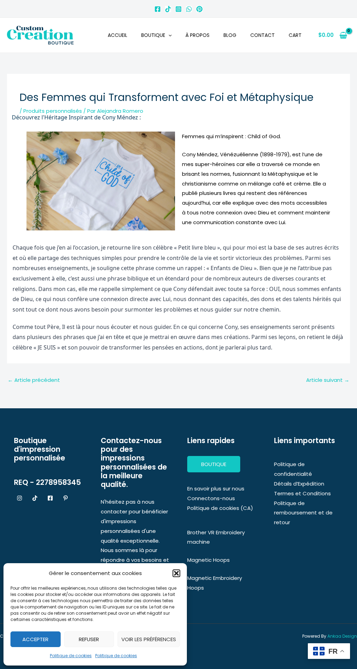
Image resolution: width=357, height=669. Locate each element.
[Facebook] (157, 9)
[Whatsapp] (189, 9)
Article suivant (327, 380)
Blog (229, 35)
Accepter (35, 639)
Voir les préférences (148, 639)
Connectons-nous (211, 498)
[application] (168, 35)
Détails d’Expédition (299, 483)
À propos (197, 35)
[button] (176, 573)
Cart (295, 35)
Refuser (89, 639)
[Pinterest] (199, 9)
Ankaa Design (342, 636)
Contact (262, 35)
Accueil (117, 35)
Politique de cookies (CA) (220, 508)
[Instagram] (178, 9)
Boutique (153, 35)
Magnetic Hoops (208, 560)
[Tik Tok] (168, 9)
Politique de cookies (71, 656)
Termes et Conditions (302, 493)
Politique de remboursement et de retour (303, 512)
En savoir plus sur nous (215, 488)
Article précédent (34, 380)
